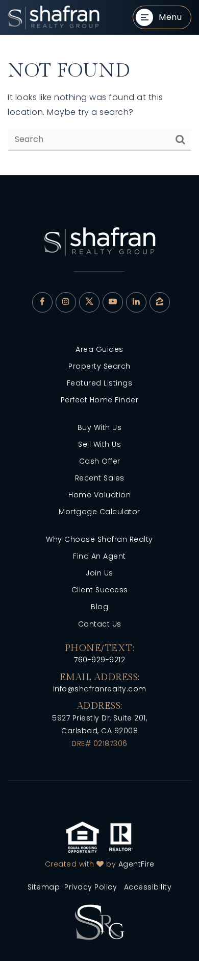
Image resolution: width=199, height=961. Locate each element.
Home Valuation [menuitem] (99, 495)
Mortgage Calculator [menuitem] (99, 512)
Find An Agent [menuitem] (99, 556)
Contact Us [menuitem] (99, 624)
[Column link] (54, 17)
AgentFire (136, 864)
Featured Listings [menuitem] (100, 383)
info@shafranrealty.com (99, 689)
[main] (99, 105)
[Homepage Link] (99, 921)
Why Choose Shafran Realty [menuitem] (99, 539)
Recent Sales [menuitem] (100, 478)
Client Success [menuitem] (99, 590)
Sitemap (44, 887)
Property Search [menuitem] (99, 366)
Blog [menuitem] (99, 607)
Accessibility (148, 887)
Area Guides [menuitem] (99, 349)
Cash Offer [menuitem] (99, 461)
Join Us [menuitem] (99, 573)
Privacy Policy (90, 887)
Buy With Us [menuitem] (100, 427)
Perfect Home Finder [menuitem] (100, 400)
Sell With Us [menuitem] (99, 444)
